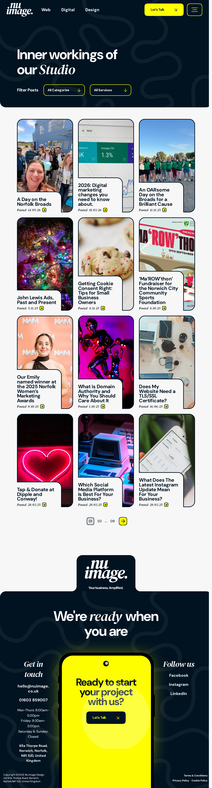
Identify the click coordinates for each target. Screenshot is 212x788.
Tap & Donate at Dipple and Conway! (45, 416)
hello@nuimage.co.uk (33, 689)
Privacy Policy (180, 780)
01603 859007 (33, 700)
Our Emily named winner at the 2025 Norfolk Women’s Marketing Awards (45, 320)
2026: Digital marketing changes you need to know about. (105, 123)
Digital (68, 9)
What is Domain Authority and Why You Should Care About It (104, 320)
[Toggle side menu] (194, 10)
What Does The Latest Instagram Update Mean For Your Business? (164, 418)
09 (112, 521)
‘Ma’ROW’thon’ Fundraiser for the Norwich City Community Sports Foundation (163, 225)
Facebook (178, 675)
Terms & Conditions (195, 775)
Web (46, 9)
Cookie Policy (199, 780)
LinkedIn (178, 693)
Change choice (54, 90)
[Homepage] (20, 10)
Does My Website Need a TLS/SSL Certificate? (164, 320)
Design (92, 9)
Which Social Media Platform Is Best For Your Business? (105, 418)
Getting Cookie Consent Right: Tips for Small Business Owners (104, 222)
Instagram (178, 684)
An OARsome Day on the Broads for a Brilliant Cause (166, 123)
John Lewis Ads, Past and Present (42, 220)
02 (100, 521)
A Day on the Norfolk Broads (38, 121)
